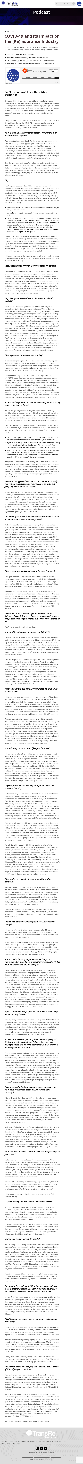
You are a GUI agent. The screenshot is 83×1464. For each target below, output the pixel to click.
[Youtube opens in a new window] (45, 1448)
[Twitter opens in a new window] (41, 1448)
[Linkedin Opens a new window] (37, 1448)
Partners (55, 1441)
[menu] (79, 4)
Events (38, 1441)
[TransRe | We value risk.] (10, 5)
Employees (62, 1441)
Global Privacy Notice (27, 1457)
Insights (32, 1441)
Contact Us (25, 1441)
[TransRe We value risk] (41, 1434)
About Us (17, 1441)
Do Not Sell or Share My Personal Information (41, 1453)
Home (2, 1441)
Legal (43, 1441)
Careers (48, 1441)
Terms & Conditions (56, 1457)
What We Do (9, 1441)
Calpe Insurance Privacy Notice (42, 1457)
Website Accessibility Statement (11, 1443)
